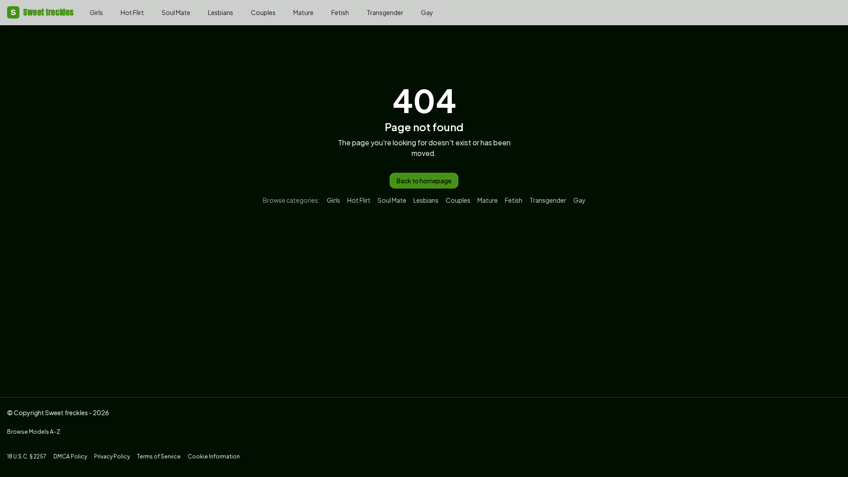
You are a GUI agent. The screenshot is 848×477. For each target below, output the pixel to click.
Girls (96, 12)
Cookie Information (214, 456)
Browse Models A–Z (33, 431)
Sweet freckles (42, 12)
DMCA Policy (70, 456)
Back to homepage (424, 181)
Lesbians (220, 12)
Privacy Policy (112, 456)
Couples (263, 12)
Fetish (340, 12)
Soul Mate (176, 12)
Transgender (385, 12)
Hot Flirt (132, 12)
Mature (303, 12)
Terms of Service (159, 456)
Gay (427, 12)
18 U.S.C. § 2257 (26, 456)
